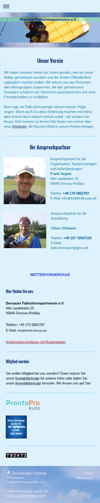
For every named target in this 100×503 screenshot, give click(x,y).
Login (89, 473)
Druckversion (21, 473)
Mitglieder (19, 126)
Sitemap (40, 473)
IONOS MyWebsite (21, 496)
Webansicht (84, 477)
